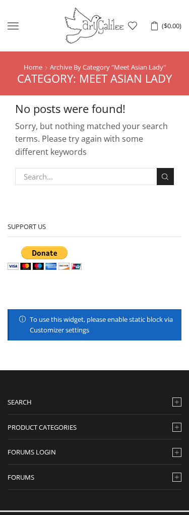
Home (33, 67)
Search (165, 176)
